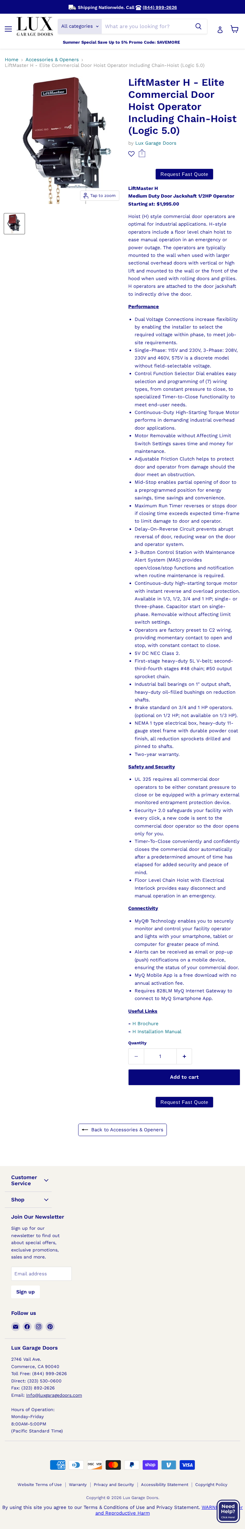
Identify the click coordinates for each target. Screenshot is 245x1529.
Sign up (25, 1292)
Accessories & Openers (52, 59)
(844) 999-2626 (160, 7)
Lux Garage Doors (155, 143)
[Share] (142, 155)
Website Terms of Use (40, 1484)
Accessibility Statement (164, 1484)
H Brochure (145, 1023)
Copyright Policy (211, 1484)
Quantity (137, 1042)
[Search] (198, 26)
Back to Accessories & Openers (127, 1130)
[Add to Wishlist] (131, 153)
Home (12, 59)
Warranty (78, 1484)
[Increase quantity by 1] (184, 1056)
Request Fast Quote (184, 174)
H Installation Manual (157, 1031)
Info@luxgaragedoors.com (54, 1395)
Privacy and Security (114, 1484)
